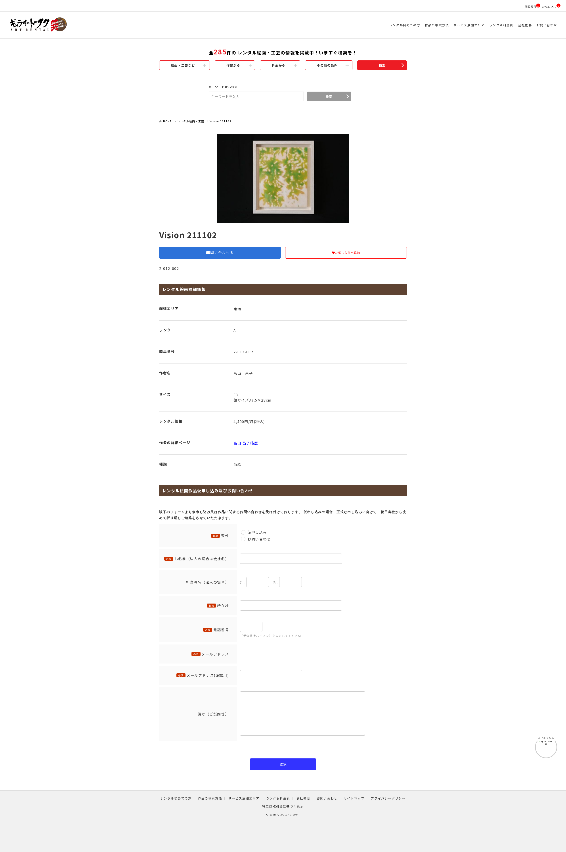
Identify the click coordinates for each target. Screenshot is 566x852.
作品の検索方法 (437, 25)
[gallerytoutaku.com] (89, 25)
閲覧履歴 (531, 6)
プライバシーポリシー (388, 798)
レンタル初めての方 (404, 25)
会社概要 (525, 25)
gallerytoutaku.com (284, 814)
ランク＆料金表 (501, 25)
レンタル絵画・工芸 (190, 121)
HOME (167, 121)
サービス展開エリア (468, 25)
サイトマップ (354, 798)
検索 (382, 65)
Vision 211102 (220, 121)
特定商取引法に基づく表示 (283, 806)
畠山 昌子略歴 (245, 443)
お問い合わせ (546, 25)
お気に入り (549, 6)
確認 (283, 764)
